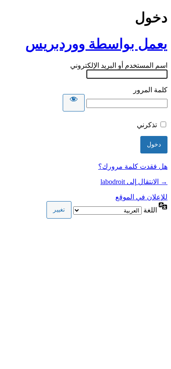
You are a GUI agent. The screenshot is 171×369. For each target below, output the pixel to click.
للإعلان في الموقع (141, 197)
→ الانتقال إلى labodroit (133, 181)
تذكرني (147, 125)
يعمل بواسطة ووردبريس (96, 44)
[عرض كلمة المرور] (74, 102)
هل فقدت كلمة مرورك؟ (132, 166)
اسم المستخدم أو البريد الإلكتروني (118, 65)
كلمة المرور (150, 90)
